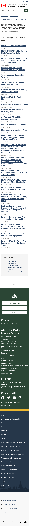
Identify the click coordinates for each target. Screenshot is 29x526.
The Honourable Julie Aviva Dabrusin (13, 385)
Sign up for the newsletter (10, 402)
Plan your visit (13, 265)
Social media (7, 497)
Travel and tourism (7, 423)
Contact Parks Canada (9, 324)
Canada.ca (4, 16)
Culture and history (8, 373)
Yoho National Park (20, 19)
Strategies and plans (8, 350)
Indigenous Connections (16, 272)
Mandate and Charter (9, 337)
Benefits (4, 431)
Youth (3, 481)
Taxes (3, 438)
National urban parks (9, 368)
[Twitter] (8, 398)
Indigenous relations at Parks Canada (12, 347)
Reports (4, 353)
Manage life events (7, 485)
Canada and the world (8, 462)
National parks (7, 19)
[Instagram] (20, 398)
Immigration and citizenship (11, 419)
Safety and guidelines (15, 267)
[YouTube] (14, 398)
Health (3, 435)
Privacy (5, 512)
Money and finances (8, 466)
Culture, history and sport (10, 450)
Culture (10, 269)
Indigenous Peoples (8, 473)
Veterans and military (8, 477)
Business (4, 427)
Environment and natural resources (13, 442)
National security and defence (11, 446)
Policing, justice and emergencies (12, 454)
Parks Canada (14, 16)
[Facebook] (2, 398)
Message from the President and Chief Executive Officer (13, 343)
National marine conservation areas (14, 366)
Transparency (6, 339)
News (3, 358)
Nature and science (8, 371)
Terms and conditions (9, 355)
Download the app (8, 405)
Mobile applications (10, 501)
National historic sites (9, 361)
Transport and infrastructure (11, 458)
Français (25, 2)
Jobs (2, 415)
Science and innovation (9, 470)
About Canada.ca (9, 504)
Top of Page (5, 521)
